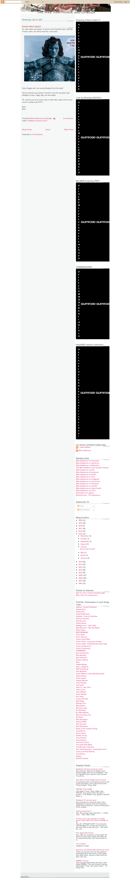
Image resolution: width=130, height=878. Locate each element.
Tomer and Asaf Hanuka (85, 752)
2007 (81, 581)
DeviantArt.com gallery (85, 493)
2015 (81, 534)
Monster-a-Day (81, 708)
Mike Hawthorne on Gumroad (87, 461)
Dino (78, 662)
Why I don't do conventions (87, 595)
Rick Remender (82, 726)
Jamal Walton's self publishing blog (90, 674)
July (82, 547)
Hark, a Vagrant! (82, 667)
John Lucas (80, 690)
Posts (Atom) (37, 134)
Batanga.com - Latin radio (86, 625)
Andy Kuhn (80, 612)
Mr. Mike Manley (82, 713)
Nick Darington (82, 719)
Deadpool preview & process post (89, 769)
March (83, 555)
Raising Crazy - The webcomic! (88, 495)
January (84, 558)
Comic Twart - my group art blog (88, 641)
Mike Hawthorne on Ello (85, 470)
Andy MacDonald (82, 614)
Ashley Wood (81, 623)
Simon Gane (81, 733)
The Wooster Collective (85, 747)
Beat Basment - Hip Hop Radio (88, 628)
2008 (81, 578)
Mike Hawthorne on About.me (87, 463)
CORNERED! (81, 651)
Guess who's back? (31, 26)
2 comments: (68, 118)
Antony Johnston (82, 619)
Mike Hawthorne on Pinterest (87, 484)
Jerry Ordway (81, 683)
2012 (81, 567)
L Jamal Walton (84, 447)
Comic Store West (83, 639)
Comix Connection (83, 648)
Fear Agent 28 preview (84, 833)
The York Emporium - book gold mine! (91, 749)
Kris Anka (80, 697)
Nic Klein (79, 717)
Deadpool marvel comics (37, 121)
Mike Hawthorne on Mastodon (87, 465)
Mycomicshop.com (83, 715)
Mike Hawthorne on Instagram (87, 479)
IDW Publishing (82, 669)
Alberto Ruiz (81, 609)
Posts (81, 506)
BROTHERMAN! (82, 632)
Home (48, 130)
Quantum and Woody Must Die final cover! (92, 850)
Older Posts (68, 130)
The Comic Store (82, 742)
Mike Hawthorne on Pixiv (85, 491)
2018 (81, 526)
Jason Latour (81, 678)
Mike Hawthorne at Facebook (87, 472)
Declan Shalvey (82, 660)
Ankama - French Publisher (86, 616)
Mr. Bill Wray (81, 710)
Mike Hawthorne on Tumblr (86, 486)
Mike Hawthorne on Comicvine (88, 481)
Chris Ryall (80, 635)
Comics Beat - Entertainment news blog (91, 644)
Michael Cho (81, 703)
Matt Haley (80, 701)
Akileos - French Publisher (86, 607)
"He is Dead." (81, 844)
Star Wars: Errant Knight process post (91, 780)
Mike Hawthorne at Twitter (86, 474)
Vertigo (79, 756)
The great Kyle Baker (84, 745)
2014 (81, 562)
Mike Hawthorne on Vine (85, 477)
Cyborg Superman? (83, 811)
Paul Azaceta (81, 724)
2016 (81, 531)
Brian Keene (80, 630)
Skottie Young (81, 735)
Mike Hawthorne (84, 450)
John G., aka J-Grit (83, 687)
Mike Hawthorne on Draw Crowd (88, 488)
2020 (81, 520)
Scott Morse (80, 731)
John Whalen (81, 692)
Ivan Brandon (81, 671)
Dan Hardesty (81, 655)
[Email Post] (54, 118)
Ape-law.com (81, 621)
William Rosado (82, 758)
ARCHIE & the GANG (84, 789)
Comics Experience (83, 646)
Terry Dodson (81, 738)
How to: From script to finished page (90, 593)
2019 (81, 523)
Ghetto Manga (81, 664)
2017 (81, 529)
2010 (81, 573)
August (84, 544)
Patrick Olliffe (81, 722)
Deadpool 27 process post (86, 800)
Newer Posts (27, 130)
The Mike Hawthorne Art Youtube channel (92, 468)
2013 (81, 564)
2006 (81, 583)
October (84, 539)
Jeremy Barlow (82, 680)
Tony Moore (80, 754)
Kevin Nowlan (81, 694)
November (85, 536)
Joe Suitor (80, 685)
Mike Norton (80, 706)
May (82, 553)
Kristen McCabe (82, 699)
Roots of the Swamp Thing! (86, 729)
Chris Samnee (81, 637)
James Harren (81, 676)
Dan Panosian (81, 658)
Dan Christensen (82, 653)
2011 (81, 570)
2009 (81, 575)
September (85, 541)
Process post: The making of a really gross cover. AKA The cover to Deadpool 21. (92, 820)
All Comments (84, 510)
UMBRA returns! (82, 861)
